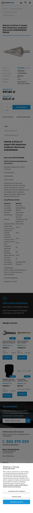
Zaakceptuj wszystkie (16, 502)
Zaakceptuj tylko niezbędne (16, 491)
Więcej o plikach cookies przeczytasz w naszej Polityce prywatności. (15, 485)
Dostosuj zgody (16, 496)
